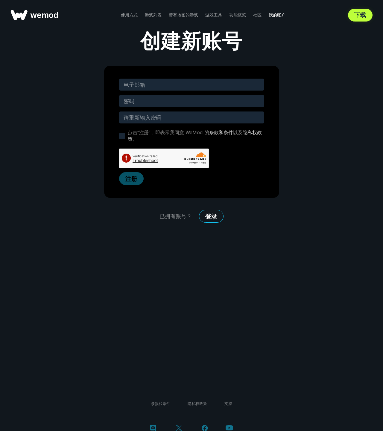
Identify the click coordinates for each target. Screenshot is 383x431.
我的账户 (277, 14)
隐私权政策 (197, 403)
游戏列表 (153, 14)
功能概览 (237, 14)
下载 (360, 15)
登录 (211, 216)
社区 (257, 14)
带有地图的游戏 (183, 14)
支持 (228, 403)
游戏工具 (213, 14)
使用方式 (129, 14)
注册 (131, 178)
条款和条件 (221, 132)
